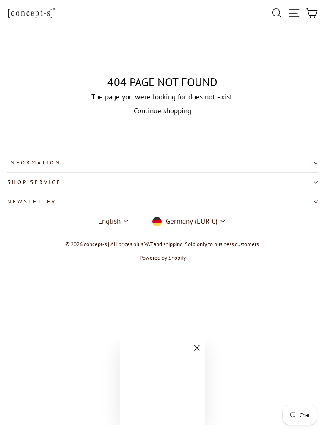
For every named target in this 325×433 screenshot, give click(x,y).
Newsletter (32, 201)
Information (34, 162)
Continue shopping (162, 110)
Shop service (34, 182)
